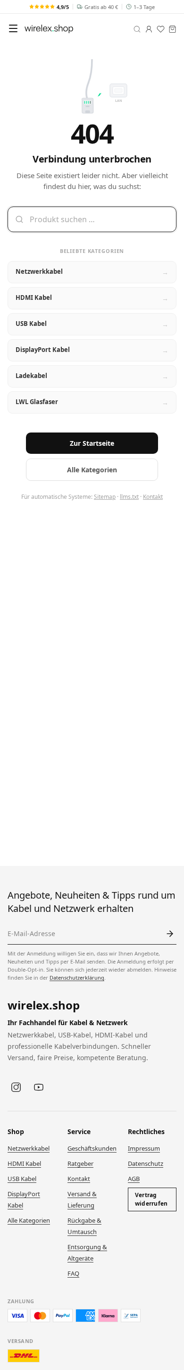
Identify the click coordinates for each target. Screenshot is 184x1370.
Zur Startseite (92, 443)
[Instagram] (16, 1087)
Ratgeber (80, 1163)
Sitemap (105, 497)
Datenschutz (145, 1163)
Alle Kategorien (92, 469)
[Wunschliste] (161, 29)
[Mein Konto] (149, 29)
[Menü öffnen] (13, 28)
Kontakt (153, 497)
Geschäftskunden (92, 1148)
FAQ (73, 1273)
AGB (134, 1178)
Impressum (144, 1148)
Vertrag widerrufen (151, 1199)
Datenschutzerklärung (77, 977)
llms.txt (129, 497)
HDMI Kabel (24, 1163)
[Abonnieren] (169, 933)
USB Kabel (22, 1178)
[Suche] (137, 29)
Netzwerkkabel (29, 1148)
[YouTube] (38, 1087)
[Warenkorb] (172, 29)
